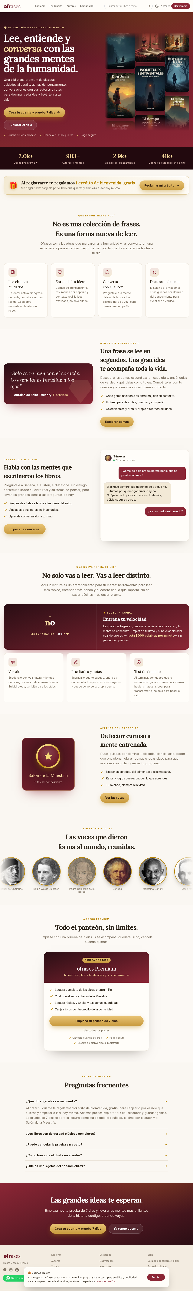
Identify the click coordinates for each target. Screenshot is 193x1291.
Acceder (165, 6)
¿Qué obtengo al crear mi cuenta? (51, 1101)
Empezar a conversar (25, 529)
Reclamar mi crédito (159, 185)
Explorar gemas (117, 422)
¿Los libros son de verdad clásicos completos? (61, 1133)
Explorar (40, 6)
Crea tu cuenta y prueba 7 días (32, 112)
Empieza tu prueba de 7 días (96, 1021)
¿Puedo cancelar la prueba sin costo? (54, 1144)
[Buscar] (150, 6)
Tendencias (55, 6)
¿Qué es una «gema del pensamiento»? (55, 1166)
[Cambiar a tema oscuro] (156, 6)
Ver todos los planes (97, 1030)
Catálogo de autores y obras (163, 1261)
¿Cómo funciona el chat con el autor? (54, 1155)
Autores (71, 6)
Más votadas (106, 1261)
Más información (105, 1281)
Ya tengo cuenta (125, 1228)
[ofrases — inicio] (13, 6)
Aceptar (156, 1277)
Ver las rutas (114, 797)
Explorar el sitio (20, 125)
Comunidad (86, 6)
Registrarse (180, 6)
